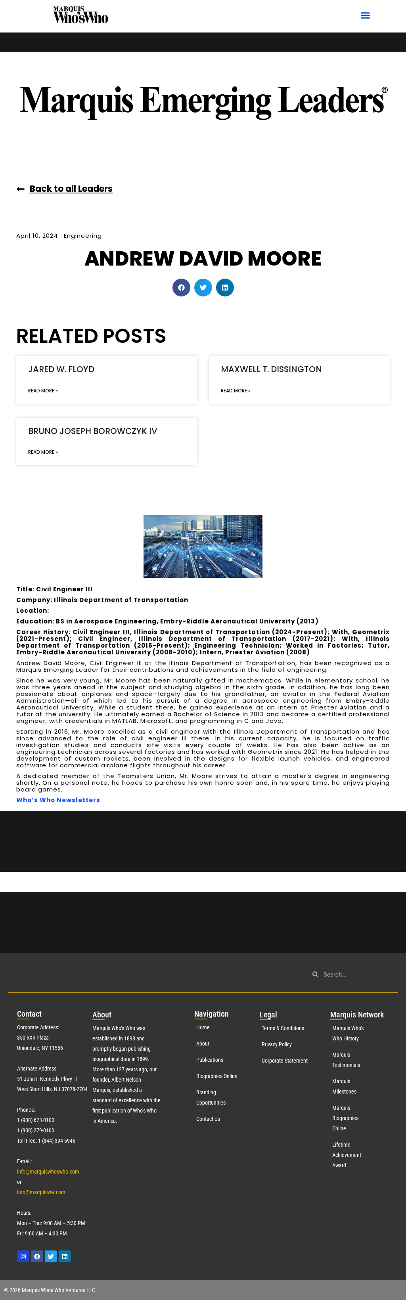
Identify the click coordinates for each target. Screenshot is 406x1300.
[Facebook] (37, 1256)
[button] (365, 15)
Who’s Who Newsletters (58, 800)
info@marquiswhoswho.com (48, 1171)
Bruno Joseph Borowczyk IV (92, 431)
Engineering (83, 235)
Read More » (43, 390)
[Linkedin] (65, 1256)
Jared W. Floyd (61, 369)
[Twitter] (51, 1256)
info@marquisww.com (41, 1192)
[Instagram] (23, 1256)
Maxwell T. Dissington (271, 369)
